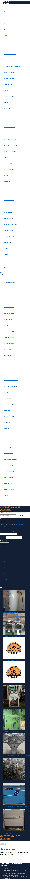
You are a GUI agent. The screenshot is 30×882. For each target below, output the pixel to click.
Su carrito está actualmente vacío (7, 524)
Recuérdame (4, 540)
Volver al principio (4, 881)
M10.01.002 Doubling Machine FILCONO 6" (11, 707)
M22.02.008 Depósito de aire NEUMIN (10, 612)
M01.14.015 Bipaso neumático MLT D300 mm (12, 660)
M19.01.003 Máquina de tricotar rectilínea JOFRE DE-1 (14, 636)
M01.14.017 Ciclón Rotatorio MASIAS (10, 684)
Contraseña (2, 537)
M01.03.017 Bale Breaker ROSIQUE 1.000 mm (12, 731)
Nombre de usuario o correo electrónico (9, 531)
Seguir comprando (19, 524)
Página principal (5, 858)
